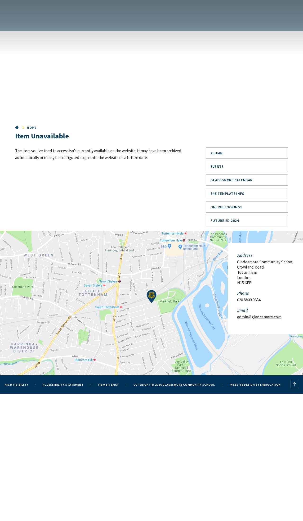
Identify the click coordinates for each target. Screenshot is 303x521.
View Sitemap (108, 384)
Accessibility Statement (63, 384)
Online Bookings (226, 207)
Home (17, 128)
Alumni (217, 153)
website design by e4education (255, 384)
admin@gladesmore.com (259, 317)
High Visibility (16, 384)
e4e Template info (227, 193)
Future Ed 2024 (224, 220)
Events (217, 166)
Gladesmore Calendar (231, 180)
